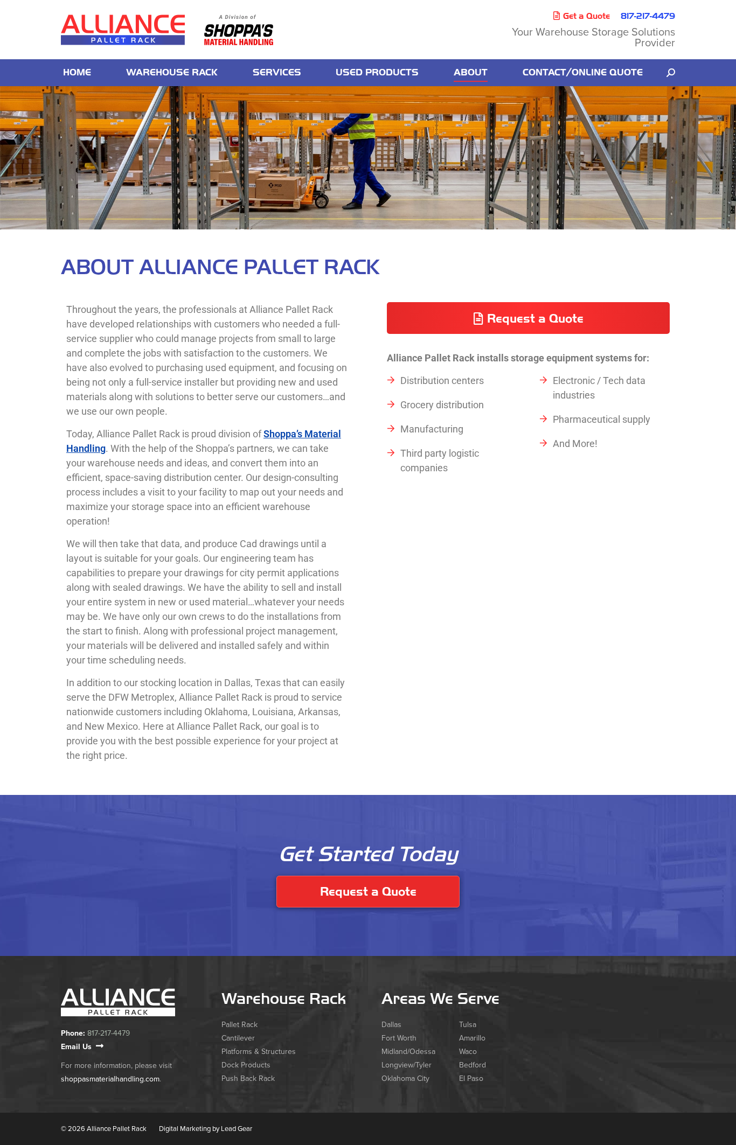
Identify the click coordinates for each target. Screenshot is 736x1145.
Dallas (391, 1024)
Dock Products (245, 1065)
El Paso (471, 1078)
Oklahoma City (405, 1078)
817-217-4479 (648, 16)
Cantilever (238, 1038)
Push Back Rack (248, 1078)
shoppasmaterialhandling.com (110, 1079)
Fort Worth (398, 1038)
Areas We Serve (440, 998)
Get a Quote (586, 16)
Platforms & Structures (258, 1051)
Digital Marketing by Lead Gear (205, 1129)
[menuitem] (77, 73)
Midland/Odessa (408, 1051)
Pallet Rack (239, 1024)
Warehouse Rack (283, 998)
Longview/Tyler (406, 1065)
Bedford (472, 1065)
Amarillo (472, 1038)
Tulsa (467, 1024)
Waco (468, 1051)
